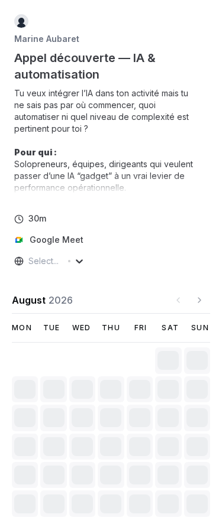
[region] (111, 140)
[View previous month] (178, 300)
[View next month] (199, 300)
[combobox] (29, 261)
